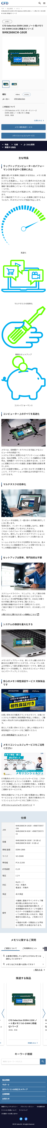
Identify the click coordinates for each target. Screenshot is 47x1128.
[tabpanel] (23, 962)
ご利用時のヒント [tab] (29, 948)
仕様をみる (38, 120)
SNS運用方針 (41, 1106)
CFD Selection (19, 99)
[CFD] (4, 4)
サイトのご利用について (8, 1110)
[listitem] (20, 614)
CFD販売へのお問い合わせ (9, 1114)
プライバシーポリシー (27, 1106)
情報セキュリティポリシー (9, 1106)
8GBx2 (18, 94)
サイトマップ (23, 1110)
